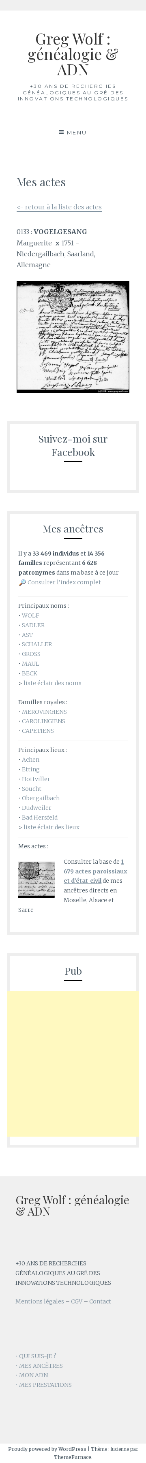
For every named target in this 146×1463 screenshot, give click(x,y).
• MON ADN (31, 1375)
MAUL (30, 663)
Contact (100, 1301)
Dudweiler (37, 807)
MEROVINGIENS (44, 712)
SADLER (33, 625)
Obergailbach (41, 798)
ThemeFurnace (72, 1457)
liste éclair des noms (53, 683)
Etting (31, 769)
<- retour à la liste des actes (59, 207)
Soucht (31, 788)
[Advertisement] (73, 1064)
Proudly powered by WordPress (47, 1449)
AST (27, 635)
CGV (76, 1301)
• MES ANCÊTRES (39, 1365)
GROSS (31, 654)
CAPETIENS (38, 731)
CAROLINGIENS (43, 721)
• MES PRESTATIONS (43, 1384)
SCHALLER (37, 644)
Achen (30, 759)
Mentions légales (39, 1301)
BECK (29, 673)
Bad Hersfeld (40, 817)
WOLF (30, 615)
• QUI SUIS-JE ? (35, 1356)
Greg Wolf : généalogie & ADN (73, 53)
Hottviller (36, 779)
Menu (77, 132)
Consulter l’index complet (64, 582)
